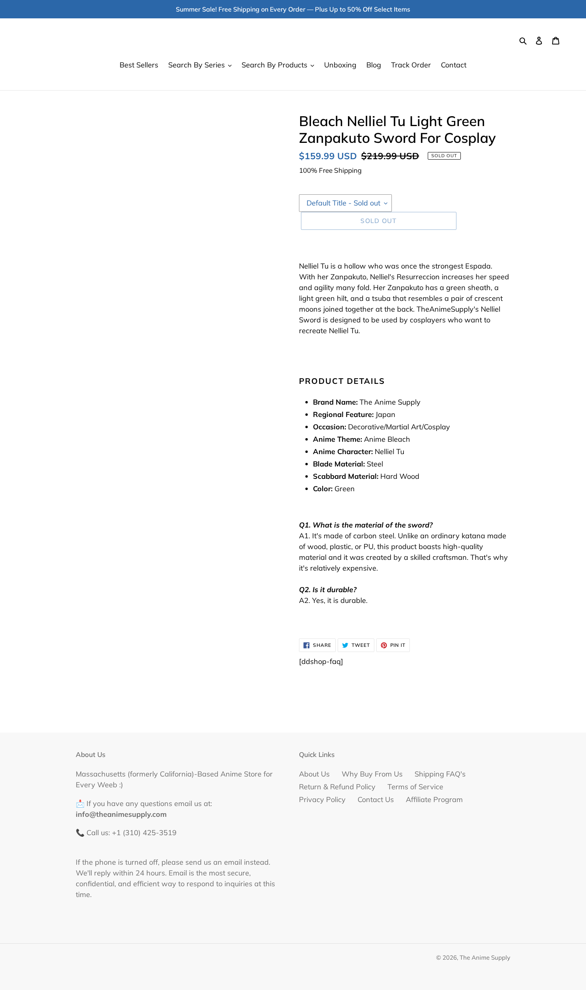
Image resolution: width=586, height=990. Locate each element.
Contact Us (376, 799)
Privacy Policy (322, 799)
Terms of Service (415, 786)
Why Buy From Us (372, 774)
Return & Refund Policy (337, 786)
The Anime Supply (485, 957)
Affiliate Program (434, 799)
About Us (314, 774)
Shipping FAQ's (440, 774)
